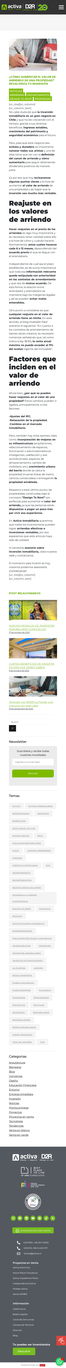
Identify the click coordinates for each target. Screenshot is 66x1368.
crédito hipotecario (25, 865)
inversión (45, 946)
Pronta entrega (19, 1107)
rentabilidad (41, 1012)
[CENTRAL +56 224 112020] (18, 1242)
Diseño (13, 1080)
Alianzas (17, 1330)
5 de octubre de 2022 (19, 670)
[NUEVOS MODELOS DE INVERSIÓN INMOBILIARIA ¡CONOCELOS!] (33, 612)
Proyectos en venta (21, 1116)
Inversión (15, 1098)
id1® (42, 1365)
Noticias (16, 90)
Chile (15, 850)
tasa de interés (22, 1042)
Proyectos (15, 1112)
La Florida (18, 968)
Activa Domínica (21, 1267)
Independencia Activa (24, 1283)
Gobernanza (19, 1309)
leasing (38, 968)
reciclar (38, 1005)
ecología (44, 909)
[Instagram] (13, 1218)
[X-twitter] (52, 1218)
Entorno (14, 1089)
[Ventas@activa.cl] (18, 1253)
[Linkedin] (26, 1218)
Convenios (15, 1076)
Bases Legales (20, 1314)
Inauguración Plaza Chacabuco (32, 938)
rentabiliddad (21, 1020)
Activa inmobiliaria (41, 806)
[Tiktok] (46, 1218)
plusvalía (45, 990)
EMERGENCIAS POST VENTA (35, 1230)
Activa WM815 (20, 1294)
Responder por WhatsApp (41, 1355)
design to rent (21, 98)
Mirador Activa (20, 1288)
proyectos (18, 1005)
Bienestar (15, 1067)
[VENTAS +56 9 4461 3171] (18, 1248)
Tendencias (16, 1125)
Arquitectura (17, 1062)
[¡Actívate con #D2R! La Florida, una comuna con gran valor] (33, 689)
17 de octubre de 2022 (19, 632)
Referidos (18, 1012)
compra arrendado (39, 850)
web (12, 555)
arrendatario (20, 813)
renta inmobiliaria (24, 1027)
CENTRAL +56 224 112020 (36, 1242)
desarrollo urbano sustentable (24, 898)
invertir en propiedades (27, 960)
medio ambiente (22, 975)
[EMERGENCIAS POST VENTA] (18, 1230)
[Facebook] (19, 1218)
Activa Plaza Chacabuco (25, 1273)
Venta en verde (19, 1135)
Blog (12, 1071)
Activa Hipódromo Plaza (25, 1278)
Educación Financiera (22, 1085)
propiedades (41, 998)
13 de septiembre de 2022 (21, 709)
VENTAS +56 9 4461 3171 (36, 1248)
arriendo (17, 94)
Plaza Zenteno (21, 990)
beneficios (19, 821)
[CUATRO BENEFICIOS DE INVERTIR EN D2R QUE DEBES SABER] (33, 658)
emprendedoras (22, 931)
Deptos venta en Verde (26, 887)
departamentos (22, 880)
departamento (38, 94)
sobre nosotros (22, 1035)
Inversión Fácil (38, 321)
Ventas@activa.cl (32, 1253)
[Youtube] (33, 1218)
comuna (17, 858)
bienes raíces (20, 836)
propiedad (43, 98)
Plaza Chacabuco (23, 983)
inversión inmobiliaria (26, 953)
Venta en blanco (19, 1130)
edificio (17, 916)
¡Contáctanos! (18, 571)
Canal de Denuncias (23, 1319)
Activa (16, 806)
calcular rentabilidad (26, 843)
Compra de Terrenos (23, 1325)
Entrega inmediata (21, 1094)
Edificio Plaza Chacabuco (28, 923)
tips (42, 1042)
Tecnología (16, 1121)
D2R (48, 865)
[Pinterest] (39, 1218)
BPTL (40, 836)
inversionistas (21, 946)
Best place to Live (23, 828)
